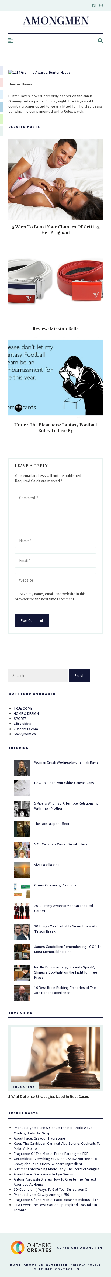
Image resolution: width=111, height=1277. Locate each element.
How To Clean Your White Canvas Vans (64, 782)
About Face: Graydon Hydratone (39, 1138)
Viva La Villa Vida (47, 864)
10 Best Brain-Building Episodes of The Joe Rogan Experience (65, 990)
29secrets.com (26, 728)
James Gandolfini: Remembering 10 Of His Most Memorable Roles (68, 949)
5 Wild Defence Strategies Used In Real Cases (48, 1096)
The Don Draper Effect (51, 823)
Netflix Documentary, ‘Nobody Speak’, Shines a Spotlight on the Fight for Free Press (65, 972)
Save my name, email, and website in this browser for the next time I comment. (50, 596)
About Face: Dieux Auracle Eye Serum (43, 1174)
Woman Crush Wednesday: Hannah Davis (66, 762)
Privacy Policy (85, 1264)
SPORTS (20, 718)
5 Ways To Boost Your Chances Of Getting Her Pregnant (55, 229)
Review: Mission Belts (56, 329)
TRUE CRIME (23, 708)
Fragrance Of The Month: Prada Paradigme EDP (51, 1153)
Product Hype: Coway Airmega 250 (41, 1194)
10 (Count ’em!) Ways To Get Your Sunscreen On (51, 1189)
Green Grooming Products (55, 885)
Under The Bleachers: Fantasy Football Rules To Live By (55, 427)
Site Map (43, 1269)
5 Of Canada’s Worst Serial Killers (61, 844)
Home (15, 1264)
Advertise (57, 1264)
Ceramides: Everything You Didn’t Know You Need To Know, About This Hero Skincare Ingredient (55, 1161)
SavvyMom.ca (25, 733)
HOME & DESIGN (26, 713)
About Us (33, 1264)
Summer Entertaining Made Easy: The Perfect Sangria (56, 1168)
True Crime (23, 1087)
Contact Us (67, 1269)
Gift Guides (22, 723)
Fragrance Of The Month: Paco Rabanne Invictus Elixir (56, 1199)
